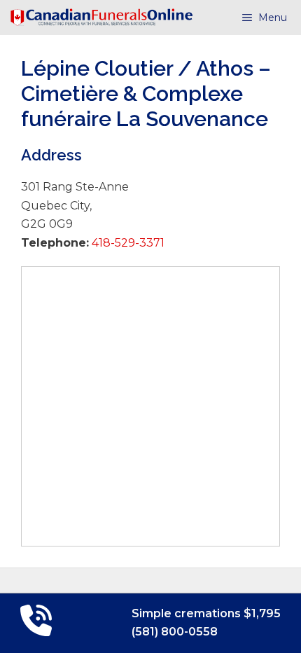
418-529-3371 (126, 242)
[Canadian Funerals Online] (101, 17)
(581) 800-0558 (175, 631)
